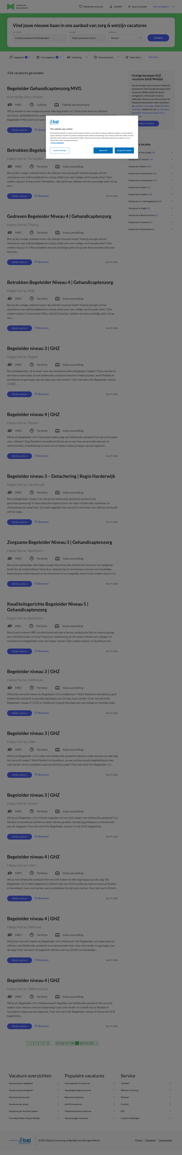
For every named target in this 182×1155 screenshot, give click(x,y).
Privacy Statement (57, 143)
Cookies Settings (59, 150)
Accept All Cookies (124, 150)
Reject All (103, 150)
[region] (92, 137)
